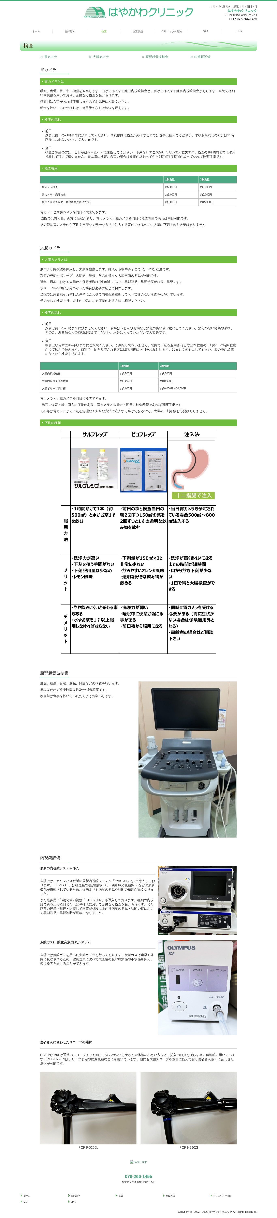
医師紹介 (70, 31)
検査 (104, 31)
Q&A (205, 31)
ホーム (36, 31)
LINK (239, 31)
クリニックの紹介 (171, 31)
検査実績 (137, 31)
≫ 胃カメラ (48, 57)
